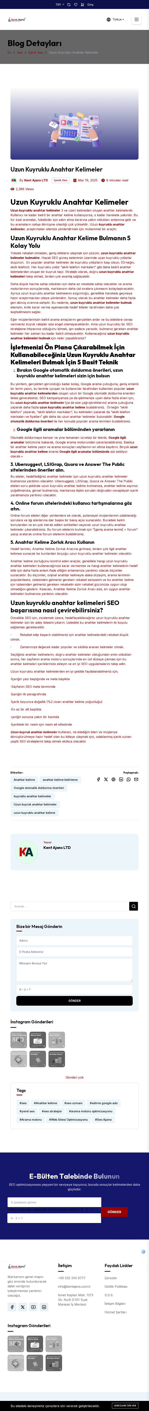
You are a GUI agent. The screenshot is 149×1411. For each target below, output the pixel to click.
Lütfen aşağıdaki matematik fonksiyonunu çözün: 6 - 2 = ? (50, 1209)
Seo (20, 52)
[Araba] (82, 4)
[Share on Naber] (128, 779)
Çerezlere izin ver (125, 1405)
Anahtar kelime (24, 780)
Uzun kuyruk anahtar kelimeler (35, 804)
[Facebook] (12, 1307)
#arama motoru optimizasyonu (90, 1111)
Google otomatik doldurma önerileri (39, 788)
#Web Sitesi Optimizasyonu (68, 1119)
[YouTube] (33, 1307)
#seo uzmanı (73, 1103)
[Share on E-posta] (136, 779)
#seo (23, 1103)
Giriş (90, 4)
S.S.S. (109, 1295)
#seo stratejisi (52, 1111)
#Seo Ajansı (103, 1119)
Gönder (74, 1000)
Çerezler (111, 1278)
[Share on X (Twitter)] (106, 779)
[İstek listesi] (76, 4)
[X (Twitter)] (22, 1307)
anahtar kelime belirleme (60, 780)
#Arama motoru (31, 1119)
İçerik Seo (35, 52)
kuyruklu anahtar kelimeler (32, 796)
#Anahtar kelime (45, 1103)
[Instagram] (44, 1307)
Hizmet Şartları (115, 1312)
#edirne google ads (104, 1103)
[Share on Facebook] (98, 779)
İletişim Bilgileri (115, 1304)
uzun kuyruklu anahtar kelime (34, 813)
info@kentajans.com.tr (74, 1286)
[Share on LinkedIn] (121, 779)
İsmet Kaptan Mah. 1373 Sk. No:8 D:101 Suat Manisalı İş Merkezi (75, 1299)
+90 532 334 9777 (72, 1278)
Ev (9, 52)
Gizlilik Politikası (116, 1286)
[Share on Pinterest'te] (113, 779)
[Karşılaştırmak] (69, 4)
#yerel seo (27, 1111)
